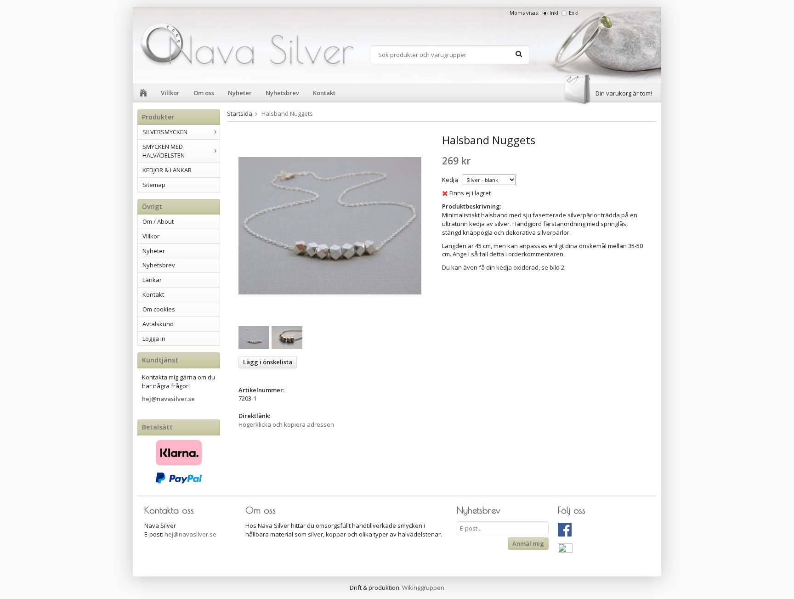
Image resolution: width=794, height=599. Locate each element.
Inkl (554, 12)
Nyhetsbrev (282, 93)
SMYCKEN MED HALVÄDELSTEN (163, 150)
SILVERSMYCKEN (164, 132)
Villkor (170, 93)
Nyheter (240, 93)
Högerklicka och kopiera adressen (286, 424)
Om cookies (158, 309)
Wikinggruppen (423, 587)
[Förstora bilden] (329, 225)
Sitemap (153, 185)
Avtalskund (158, 324)
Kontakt (324, 93)
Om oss (203, 93)
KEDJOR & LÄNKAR (167, 170)
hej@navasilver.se (168, 399)
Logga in (153, 338)
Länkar (152, 280)
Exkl (573, 12)
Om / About (158, 221)
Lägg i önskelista (267, 362)
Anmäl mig (528, 543)
